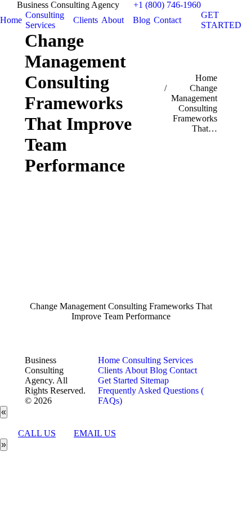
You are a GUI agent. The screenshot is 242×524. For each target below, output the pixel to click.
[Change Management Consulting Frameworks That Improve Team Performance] (121, 250)
